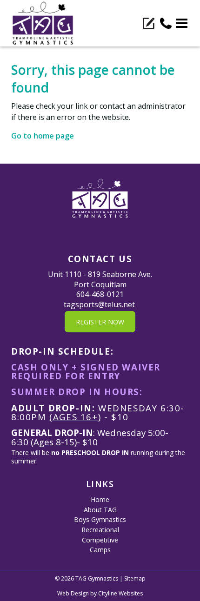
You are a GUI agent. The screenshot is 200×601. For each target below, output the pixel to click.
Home (100, 499)
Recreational (100, 529)
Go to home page (42, 136)
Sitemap (135, 578)
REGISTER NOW (100, 321)
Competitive (100, 539)
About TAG (100, 509)
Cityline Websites (120, 593)
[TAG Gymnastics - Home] (42, 23)
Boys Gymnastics (100, 519)
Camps (100, 549)
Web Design (73, 593)
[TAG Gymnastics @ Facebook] (96, 234)
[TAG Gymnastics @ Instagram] (103, 234)
